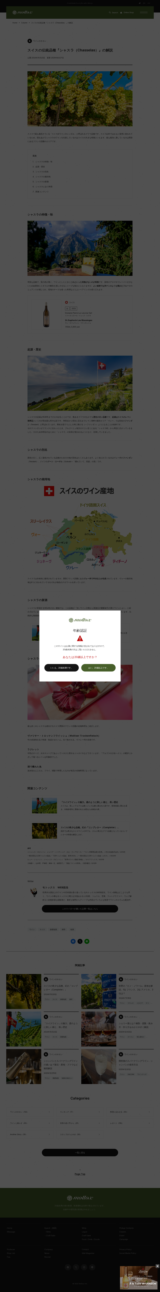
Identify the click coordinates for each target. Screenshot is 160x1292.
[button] (98, 668)
